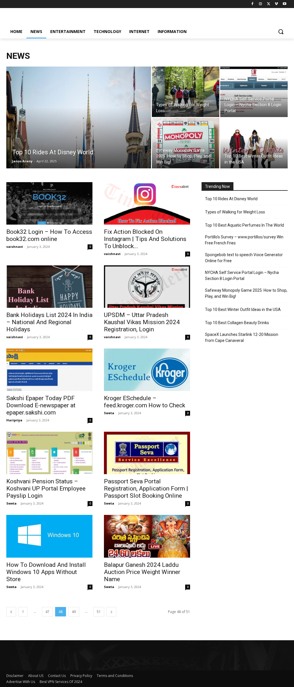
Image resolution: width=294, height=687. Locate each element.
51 (99, 611)
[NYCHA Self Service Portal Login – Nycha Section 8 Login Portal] (254, 92)
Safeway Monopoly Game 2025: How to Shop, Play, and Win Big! (246, 293)
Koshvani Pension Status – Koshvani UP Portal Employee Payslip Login (46, 488)
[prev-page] (11, 611)
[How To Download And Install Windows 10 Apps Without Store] (49, 536)
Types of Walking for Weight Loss (235, 212)
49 (74, 611)
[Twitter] (268, 4)
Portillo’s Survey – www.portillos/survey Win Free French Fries (244, 240)
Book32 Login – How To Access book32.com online (49, 235)
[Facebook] (252, 4)
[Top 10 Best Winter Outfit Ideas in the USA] (254, 143)
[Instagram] (260, 4)
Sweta (109, 413)
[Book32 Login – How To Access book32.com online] (49, 203)
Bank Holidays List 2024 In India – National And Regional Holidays (49, 322)
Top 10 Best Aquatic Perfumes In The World (244, 225)
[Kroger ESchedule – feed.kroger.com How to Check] (147, 370)
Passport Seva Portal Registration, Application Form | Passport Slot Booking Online (146, 488)
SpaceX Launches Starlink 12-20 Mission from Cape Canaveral (241, 337)
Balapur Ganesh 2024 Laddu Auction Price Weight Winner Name (142, 572)
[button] (281, 31)
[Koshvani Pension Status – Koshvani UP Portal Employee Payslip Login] (49, 453)
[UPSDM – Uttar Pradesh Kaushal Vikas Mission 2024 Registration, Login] (147, 286)
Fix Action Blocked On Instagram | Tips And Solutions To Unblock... (145, 239)
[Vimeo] (276, 4)
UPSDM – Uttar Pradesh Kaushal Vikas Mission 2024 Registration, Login (142, 322)
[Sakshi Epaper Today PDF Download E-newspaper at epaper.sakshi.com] (49, 370)
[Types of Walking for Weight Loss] (185, 92)
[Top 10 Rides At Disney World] (78, 129)
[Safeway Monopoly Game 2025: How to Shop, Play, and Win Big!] (185, 143)
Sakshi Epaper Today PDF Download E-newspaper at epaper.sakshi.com (41, 405)
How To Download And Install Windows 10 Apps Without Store (46, 572)
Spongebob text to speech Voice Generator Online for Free (244, 257)
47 (47, 611)
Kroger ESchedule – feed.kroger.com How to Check (144, 402)
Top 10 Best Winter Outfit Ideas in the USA (243, 309)
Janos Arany (22, 161)
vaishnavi (14, 246)
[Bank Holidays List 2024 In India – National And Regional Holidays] (49, 286)
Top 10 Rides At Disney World (231, 198)
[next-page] (111, 611)
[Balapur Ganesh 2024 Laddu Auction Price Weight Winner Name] (147, 536)
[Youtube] (284, 4)
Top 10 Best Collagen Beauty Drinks (237, 322)
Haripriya (14, 420)
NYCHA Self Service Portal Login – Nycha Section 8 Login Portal (242, 275)
